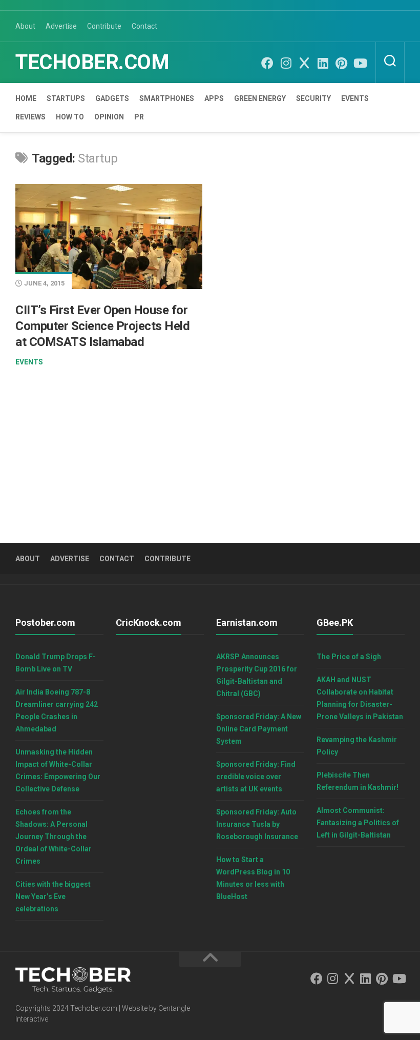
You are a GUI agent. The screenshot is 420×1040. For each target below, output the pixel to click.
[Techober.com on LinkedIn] (323, 63)
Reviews (30, 117)
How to (70, 117)
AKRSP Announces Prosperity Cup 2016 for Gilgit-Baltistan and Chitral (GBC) (256, 675)
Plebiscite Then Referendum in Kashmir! (357, 781)
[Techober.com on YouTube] (359, 63)
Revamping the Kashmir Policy (357, 746)
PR (139, 117)
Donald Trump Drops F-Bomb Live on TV (55, 662)
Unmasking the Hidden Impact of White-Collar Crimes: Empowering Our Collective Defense (57, 770)
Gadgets (112, 98)
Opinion (109, 117)
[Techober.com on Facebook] (267, 63)
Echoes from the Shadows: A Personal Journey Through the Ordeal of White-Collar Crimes (53, 836)
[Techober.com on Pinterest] (341, 63)
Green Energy (260, 98)
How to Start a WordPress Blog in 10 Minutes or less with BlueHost (253, 878)
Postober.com (45, 622)
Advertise (61, 26)
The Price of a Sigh (349, 656)
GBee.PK (335, 622)
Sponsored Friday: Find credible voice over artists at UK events (256, 776)
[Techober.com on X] (304, 63)
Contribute (104, 26)
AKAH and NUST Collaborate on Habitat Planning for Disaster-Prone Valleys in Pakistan (360, 698)
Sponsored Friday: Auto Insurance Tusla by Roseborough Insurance (257, 824)
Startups (66, 98)
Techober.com (92, 62)
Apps (214, 98)
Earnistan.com (247, 622)
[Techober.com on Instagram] (286, 63)
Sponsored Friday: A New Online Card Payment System (258, 728)
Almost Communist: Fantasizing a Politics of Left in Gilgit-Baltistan (358, 822)
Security (313, 98)
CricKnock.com (148, 622)
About (25, 26)
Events (355, 98)
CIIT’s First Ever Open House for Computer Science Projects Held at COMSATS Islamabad (102, 326)
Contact (144, 26)
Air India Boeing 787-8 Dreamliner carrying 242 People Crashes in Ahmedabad (56, 710)
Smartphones (166, 98)
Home (25, 98)
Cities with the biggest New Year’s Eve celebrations (53, 896)
